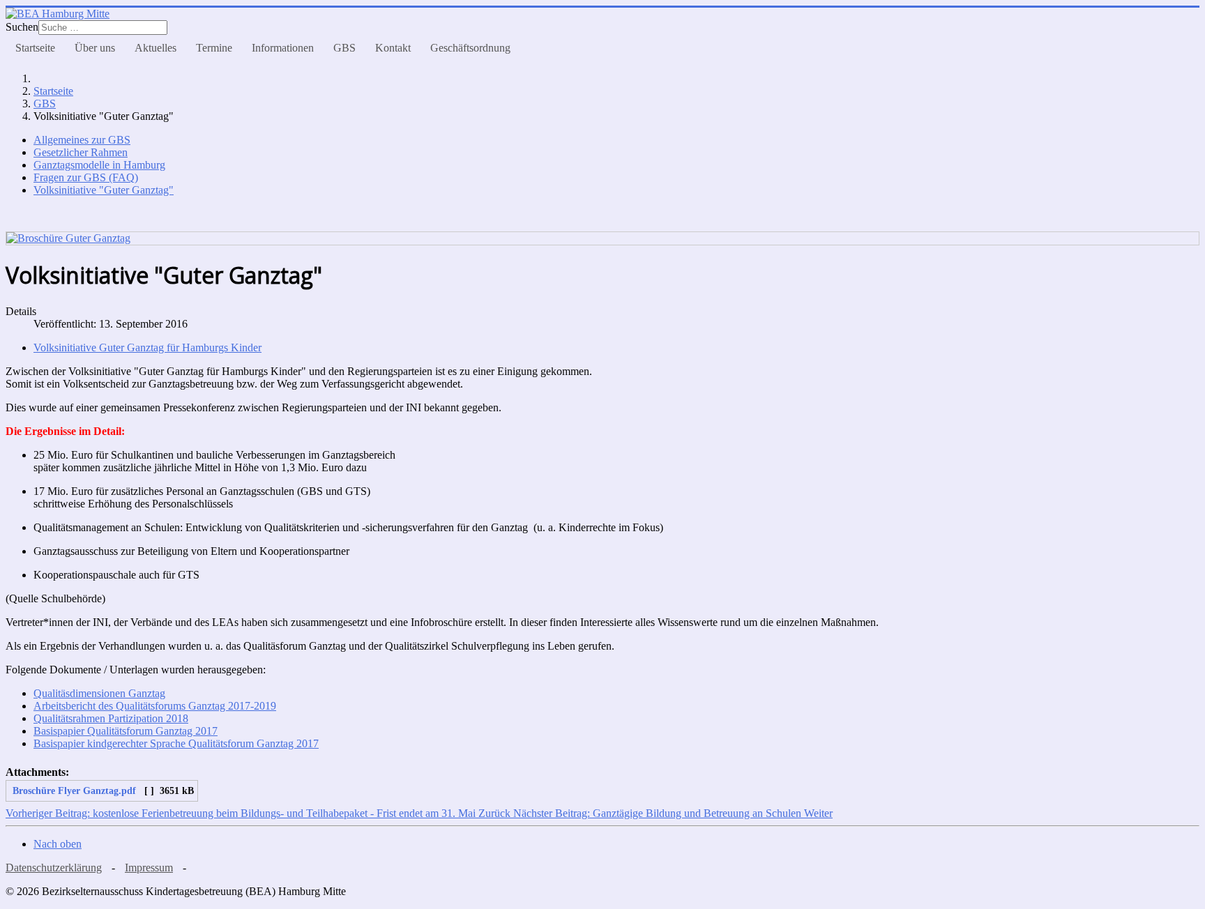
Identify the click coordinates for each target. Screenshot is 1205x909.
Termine (214, 48)
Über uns (95, 48)
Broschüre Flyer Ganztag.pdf (73, 790)
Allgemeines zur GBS (81, 140)
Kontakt (393, 48)
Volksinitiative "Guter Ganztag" (103, 190)
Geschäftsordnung (470, 48)
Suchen (22, 27)
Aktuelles (155, 48)
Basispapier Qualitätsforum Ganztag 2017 (125, 731)
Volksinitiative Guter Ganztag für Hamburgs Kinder (147, 347)
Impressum (149, 867)
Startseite (35, 48)
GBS (344, 48)
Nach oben (57, 844)
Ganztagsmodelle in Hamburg (99, 165)
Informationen (283, 48)
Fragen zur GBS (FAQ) (85, 177)
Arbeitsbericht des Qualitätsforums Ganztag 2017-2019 (154, 706)
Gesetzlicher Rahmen (80, 152)
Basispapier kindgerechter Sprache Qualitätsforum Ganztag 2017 (176, 743)
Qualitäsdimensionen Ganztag (99, 693)
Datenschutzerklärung (54, 867)
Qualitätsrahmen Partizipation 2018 (110, 718)
